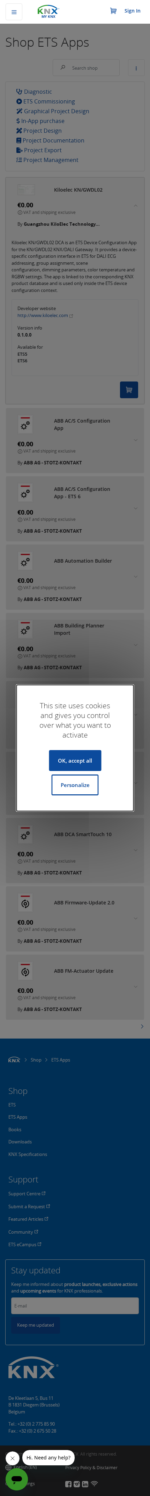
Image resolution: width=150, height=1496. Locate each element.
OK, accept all (75, 760)
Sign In (133, 10)
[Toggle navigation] (14, 11)
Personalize (75, 784)
